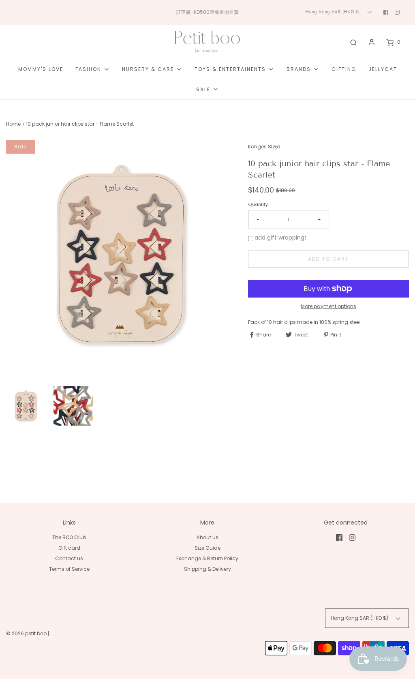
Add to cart (328, 258)
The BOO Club (69, 537)
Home (13, 123)
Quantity (258, 204)
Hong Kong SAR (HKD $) (333, 12)
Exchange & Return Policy (207, 558)
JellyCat (382, 69)
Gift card (69, 547)
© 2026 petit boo (27, 633)
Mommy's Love (40, 69)
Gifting (344, 69)
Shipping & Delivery (207, 568)
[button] (25, 405)
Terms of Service (69, 568)
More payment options (328, 306)
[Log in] (371, 42)
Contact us (69, 558)
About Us (207, 537)
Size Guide (207, 547)
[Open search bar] (353, 42)
